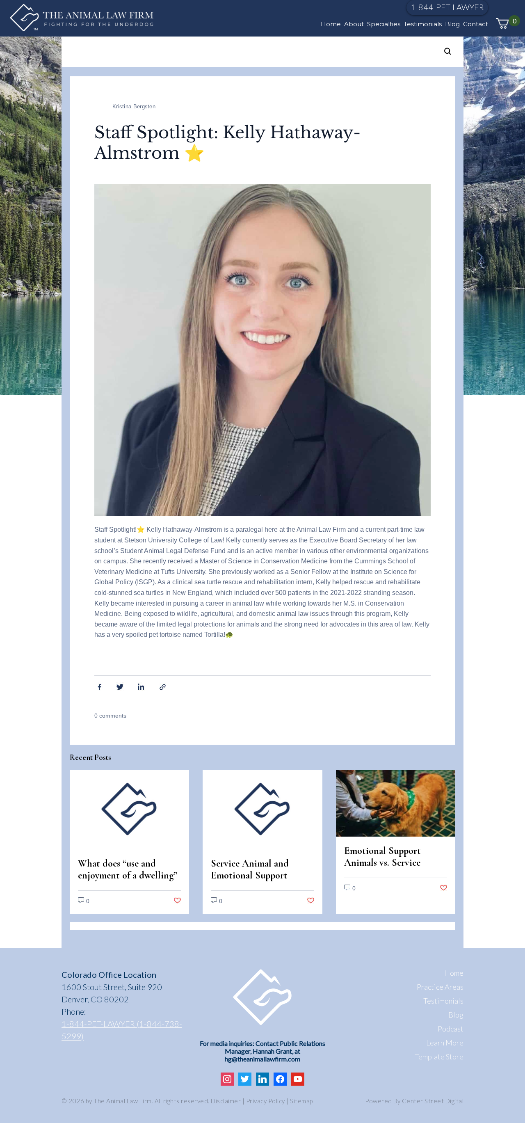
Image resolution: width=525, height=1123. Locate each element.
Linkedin (142, 686)
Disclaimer (226, 1101)
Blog (452, 24)
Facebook (98, 686)
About (354, 24)
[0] (502, 23)
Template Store (439, 1056)
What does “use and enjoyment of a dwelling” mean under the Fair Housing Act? (127, 881)
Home (331, 24)
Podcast (450, 1028)
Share (164, 686)
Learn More (444, 1042)
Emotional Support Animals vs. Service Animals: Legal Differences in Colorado (391, 868)
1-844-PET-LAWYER (447, 7)
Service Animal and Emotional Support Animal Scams (250, 875)
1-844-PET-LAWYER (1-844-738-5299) (122, 1030)
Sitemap (301, 1101)
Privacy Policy (265, 1101)
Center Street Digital (433, 1101)
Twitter (120, 686)
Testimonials (423, 24)
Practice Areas (440, 986)
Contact (475, 24)
